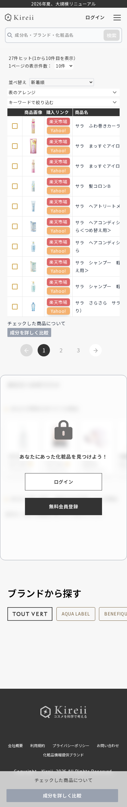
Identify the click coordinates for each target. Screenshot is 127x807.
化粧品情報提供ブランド (63, 754)
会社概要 (15, 745)
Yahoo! (58, 130)
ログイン (95, 17)
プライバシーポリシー (70, 745)
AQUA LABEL (76, 614)
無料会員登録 (63, 506)
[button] (63, 92)
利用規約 (37, 745)
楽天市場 (58, 121)
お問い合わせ (108, 745)
